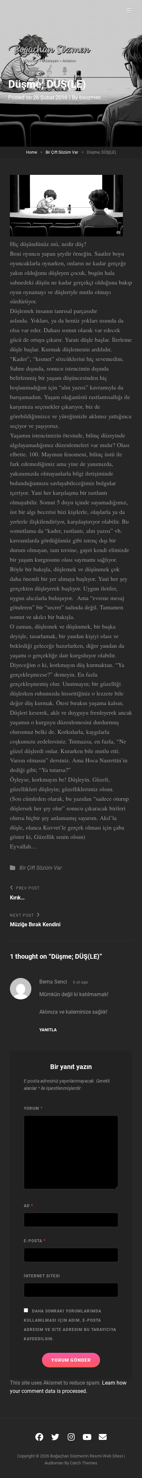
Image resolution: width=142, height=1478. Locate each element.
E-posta (35, 1241)
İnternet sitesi (42, 1276)
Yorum (33, 1108)
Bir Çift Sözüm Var (62, 152)
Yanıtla (48, 1030)
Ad (28, 1205)
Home (31, 152)
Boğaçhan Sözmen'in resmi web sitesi (86, 1455)
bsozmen (90, 97)
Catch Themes (83, 1462)
